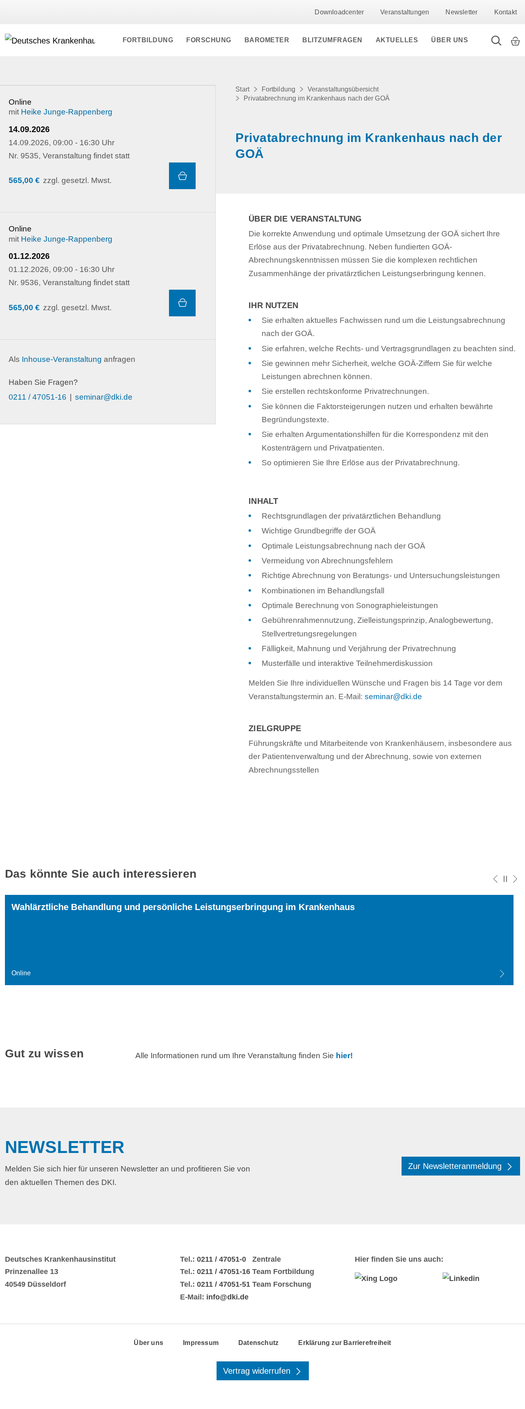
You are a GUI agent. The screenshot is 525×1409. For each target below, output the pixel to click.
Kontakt (505, 12)
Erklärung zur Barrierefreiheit (344, 1342)
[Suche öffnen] (496, 40)
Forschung (208, 40)
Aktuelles (397, 40)
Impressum (201, 1342)
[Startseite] (50, 40)
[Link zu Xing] (393, 1278)
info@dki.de (227, 1297)
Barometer (267, 40)
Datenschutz (258, 1342)
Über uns (449, 40)
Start (242, 89)
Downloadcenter (339, 12)
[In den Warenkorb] (182, 175)
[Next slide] (515, 879)
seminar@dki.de (103, 397)
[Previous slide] (495, 879)
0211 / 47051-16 (37, 397)
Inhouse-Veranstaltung (62, 359)
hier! (344, 1055)
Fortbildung (148, 40)
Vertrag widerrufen (258, 1370)
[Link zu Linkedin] (481, 1278)
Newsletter (461, 12)
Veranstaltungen (404, 12)
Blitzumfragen (332, 40)
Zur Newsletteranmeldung (456, 1166)
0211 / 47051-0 (221, 1259)
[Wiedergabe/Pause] (505, 879)
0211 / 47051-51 (223, 1284)
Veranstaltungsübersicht (343, 89)
